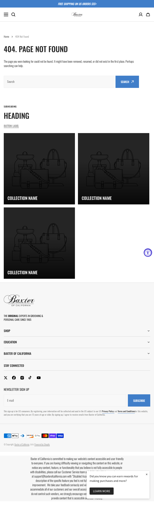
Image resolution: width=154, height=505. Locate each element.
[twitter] (6, 378)
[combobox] (59, 82)
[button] (148, 14)
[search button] (13, 14)
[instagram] (22, 378)
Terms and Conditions (126, 411)
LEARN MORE (101, 491)
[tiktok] (30, 378)
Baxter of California (21, 444)
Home (6, 36)
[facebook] (14, 378)
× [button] (147, 474)
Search (125, 82)
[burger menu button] (6, 14)
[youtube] (39, 378)
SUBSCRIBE (139, 400)
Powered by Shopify (42, 444)
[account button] (140, 14)
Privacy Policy (108, 411)
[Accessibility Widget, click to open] (148, 252)
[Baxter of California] (77, 14)
